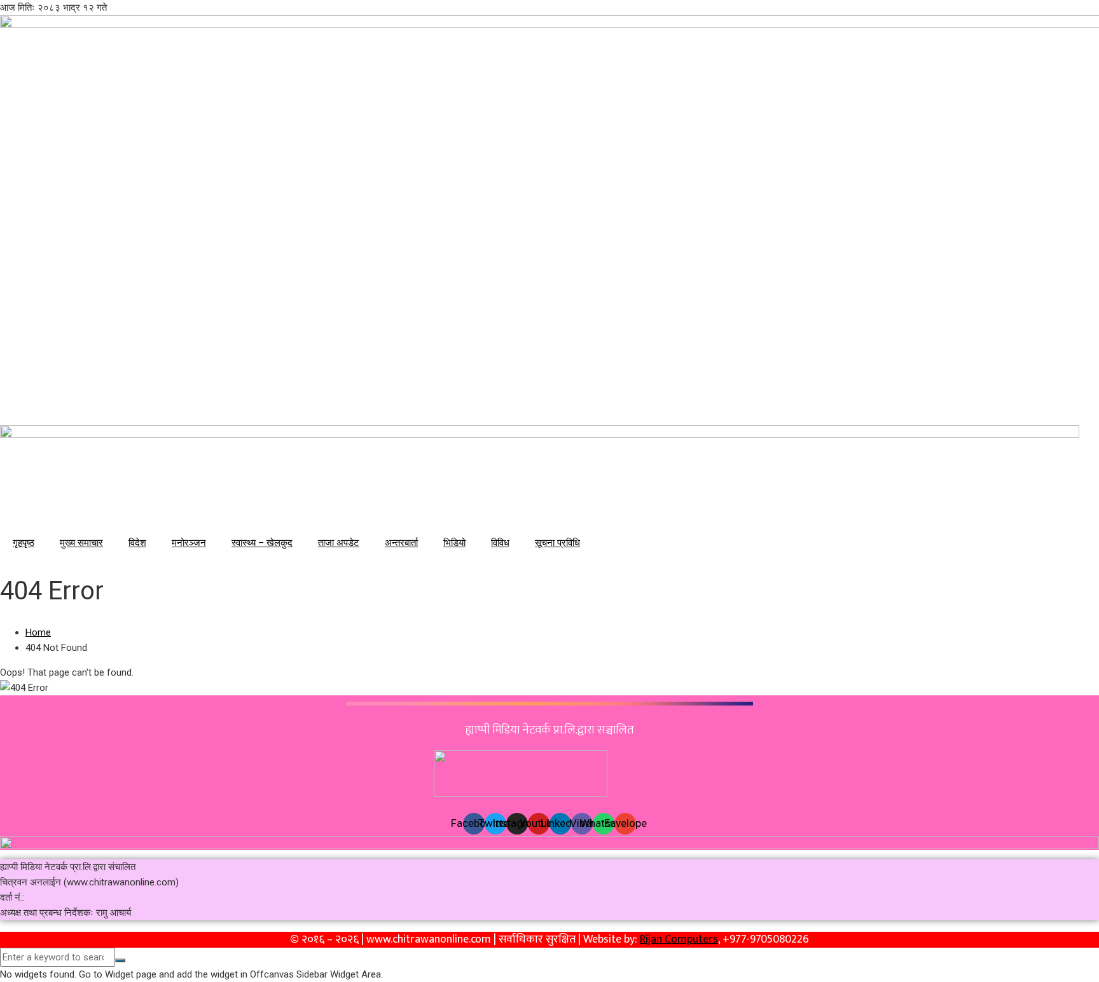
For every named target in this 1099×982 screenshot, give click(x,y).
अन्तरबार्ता (401, 543)
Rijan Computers (679, 939)
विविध (500, 543)
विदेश (137, 543)
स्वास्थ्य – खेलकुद (262, 543)
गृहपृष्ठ (23, 543)
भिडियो (454, 543)
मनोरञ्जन (189, 543)
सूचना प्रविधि (557, 543)
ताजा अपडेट (338, 543)
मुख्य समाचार (81, 543)
